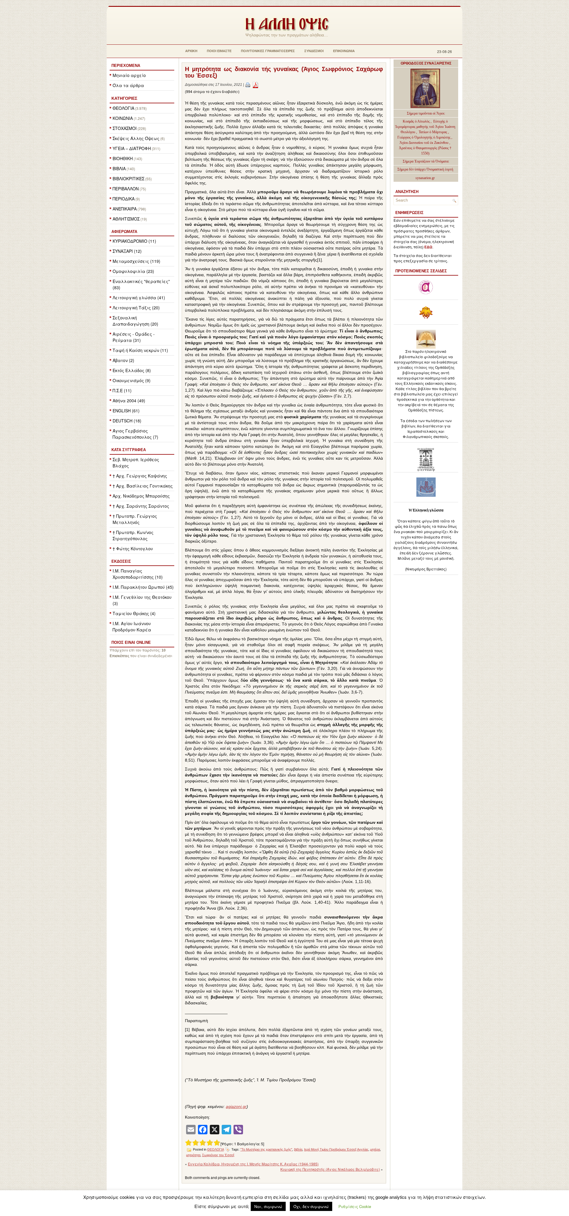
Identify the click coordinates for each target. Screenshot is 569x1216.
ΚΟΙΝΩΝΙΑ (123, 118)
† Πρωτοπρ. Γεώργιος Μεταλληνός (135, 519)
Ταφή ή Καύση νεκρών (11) (140, 350)
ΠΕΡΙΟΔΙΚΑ (124, 199)
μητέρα (375, 1149)
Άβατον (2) (123, 360)
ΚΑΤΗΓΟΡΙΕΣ (124, 98)
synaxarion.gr (425, 178)
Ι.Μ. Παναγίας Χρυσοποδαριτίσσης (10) (138, 574)
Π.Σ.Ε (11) (122, 390)
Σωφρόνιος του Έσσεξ (218, 1155)
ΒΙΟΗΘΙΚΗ (123, 158)
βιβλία (298, 1149)
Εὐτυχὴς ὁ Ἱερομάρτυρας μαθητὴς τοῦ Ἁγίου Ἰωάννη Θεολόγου (425, 126)
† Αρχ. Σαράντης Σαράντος (141, 506)
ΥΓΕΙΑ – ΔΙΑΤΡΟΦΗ (132, 148)
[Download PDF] (255, 85)
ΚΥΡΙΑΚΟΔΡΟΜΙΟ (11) (134, 241)
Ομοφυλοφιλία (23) (133, 271)
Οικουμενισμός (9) (132, 380)
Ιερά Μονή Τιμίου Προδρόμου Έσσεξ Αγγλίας (336, 1149)
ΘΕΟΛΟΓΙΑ (123, 108)
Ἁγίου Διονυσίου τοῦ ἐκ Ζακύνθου (424, 143)
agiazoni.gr (236, 1106)
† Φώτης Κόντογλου (133, 548)
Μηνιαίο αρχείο (129, 75)
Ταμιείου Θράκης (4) (134, 613)
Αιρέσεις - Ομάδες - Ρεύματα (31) (134, 337)
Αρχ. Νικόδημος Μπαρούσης (141, 496)
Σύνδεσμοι (314, 51)
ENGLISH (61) (126, 411)
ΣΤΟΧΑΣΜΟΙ (125, 128)
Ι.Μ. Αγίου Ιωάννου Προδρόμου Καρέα (132, 626)
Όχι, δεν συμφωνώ (311, 1206)
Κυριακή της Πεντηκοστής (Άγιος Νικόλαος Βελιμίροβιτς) (330, 1169)
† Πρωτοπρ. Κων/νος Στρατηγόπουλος (133, 535)
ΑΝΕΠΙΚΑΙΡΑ (125, 209)
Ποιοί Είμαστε (219, 51)
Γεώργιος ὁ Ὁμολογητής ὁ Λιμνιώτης (423, 137)
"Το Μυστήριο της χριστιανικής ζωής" (266, 1149)
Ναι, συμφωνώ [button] (268, 1206)
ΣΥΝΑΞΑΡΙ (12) (127, 251)
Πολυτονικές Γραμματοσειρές (268, 51)
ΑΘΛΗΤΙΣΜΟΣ (126, 219)
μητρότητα (193, 1155)
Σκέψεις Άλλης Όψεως (136, 138)
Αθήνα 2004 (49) (129, 400)
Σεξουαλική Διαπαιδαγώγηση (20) (135, 321)
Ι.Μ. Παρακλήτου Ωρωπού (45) (143, 587)
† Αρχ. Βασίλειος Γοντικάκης (143, 486)
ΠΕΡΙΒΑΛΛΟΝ (126, 189)
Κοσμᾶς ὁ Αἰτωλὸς (416, 121)
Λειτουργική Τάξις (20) (136, 308)
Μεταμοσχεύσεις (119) (136, 261)
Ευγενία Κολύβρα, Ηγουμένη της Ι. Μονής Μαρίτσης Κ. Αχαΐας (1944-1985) (253, 1163)
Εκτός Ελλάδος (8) (132, 370)
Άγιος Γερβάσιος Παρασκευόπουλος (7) (135, 434)
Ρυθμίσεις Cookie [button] (354, 1206)
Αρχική (191, 51)
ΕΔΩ (428, 247)
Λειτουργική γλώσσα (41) (139, 297)
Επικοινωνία (344, 51)
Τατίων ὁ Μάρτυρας (433, 132)
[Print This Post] (248, 85)
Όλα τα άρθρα (128, 85)
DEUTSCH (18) (127, 421)
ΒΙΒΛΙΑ (119, 168)
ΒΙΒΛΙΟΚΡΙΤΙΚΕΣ (128, 178)
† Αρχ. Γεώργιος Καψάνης (140, 476)
